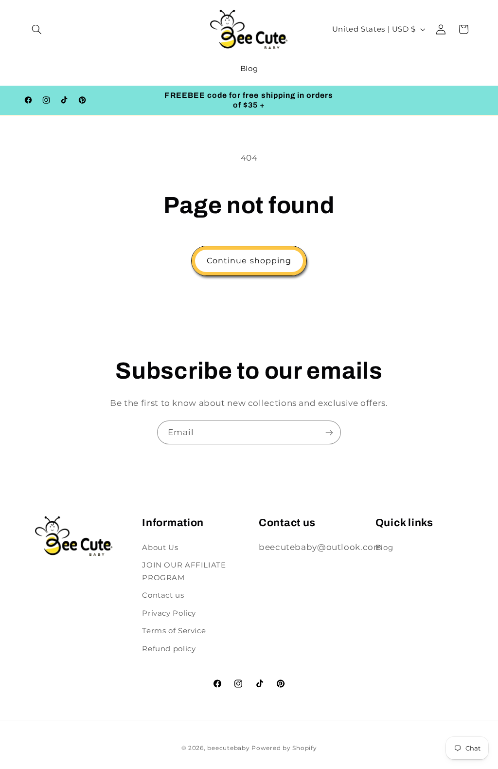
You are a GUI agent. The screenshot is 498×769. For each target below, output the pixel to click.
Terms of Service (174, 630)
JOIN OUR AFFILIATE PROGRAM (184, 571)
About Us (160, 547)
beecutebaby (228, 748)
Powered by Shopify (284, 748)
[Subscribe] (329, 432)
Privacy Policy (169, 613)
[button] (37, 29)
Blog (384, 547)
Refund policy (169, 648)
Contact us (163, 595)
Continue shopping (249, 260)
